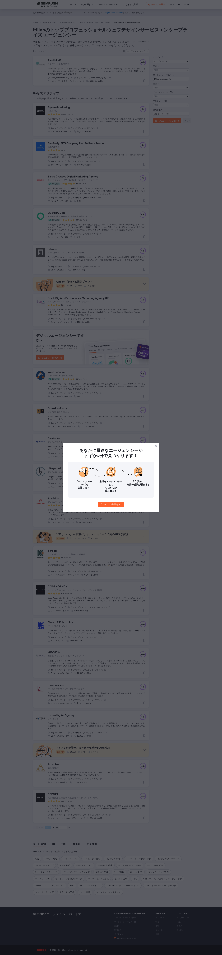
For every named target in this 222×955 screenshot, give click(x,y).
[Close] (156, 446)
